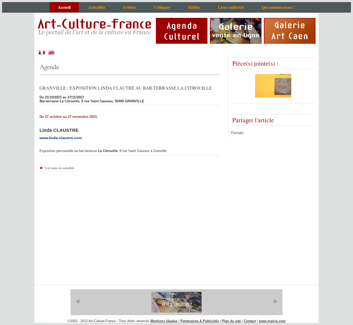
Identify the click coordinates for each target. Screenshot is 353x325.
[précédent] (78, 301)
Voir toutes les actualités (59, 168)
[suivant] (275, 301)
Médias (194, 7)
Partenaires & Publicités (199, 321)
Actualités (96, 7)
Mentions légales (164, 321)
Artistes (129, 7)
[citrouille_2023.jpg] (273, 96)
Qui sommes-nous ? (278, 7)
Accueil (64, 7)
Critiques (162, 7)
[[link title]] (176, 302)
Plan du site (231, 321)
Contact (250, 321)
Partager (237, 133)
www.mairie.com (272, 321)
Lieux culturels (231, 7)
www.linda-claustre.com (61, 138)
